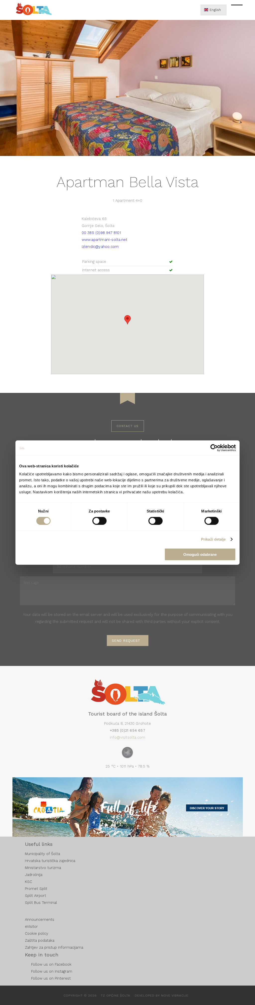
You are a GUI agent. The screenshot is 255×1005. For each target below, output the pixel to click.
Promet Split (36, 888)
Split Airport (35, 895)
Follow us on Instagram (51, 971)
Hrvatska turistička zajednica (50, 861)
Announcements (39, 919)
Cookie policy (36, 933)
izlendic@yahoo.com (100, 246)
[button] (127, 319)
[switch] (99, 521)
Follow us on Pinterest (51, 978)
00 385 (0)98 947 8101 (101, 232)
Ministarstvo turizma (43, 867)
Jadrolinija (33, 874)
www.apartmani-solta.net (105, 239)
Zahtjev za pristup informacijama (54, 947)
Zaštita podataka (39, 940)
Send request (126, 641)
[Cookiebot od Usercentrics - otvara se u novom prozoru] (214, 448)
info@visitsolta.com (127, 737)
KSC (28, 881)
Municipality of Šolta (42, 854)
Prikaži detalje (213, 539)
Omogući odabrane (200, 554)
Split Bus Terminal (41, 902)
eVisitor (31, 926)
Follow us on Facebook (51, 964)
